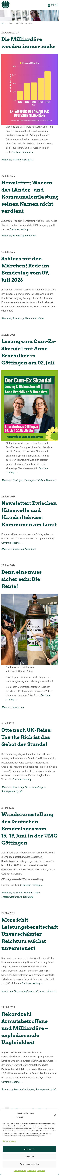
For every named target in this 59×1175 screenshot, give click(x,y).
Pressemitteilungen (35, 787)
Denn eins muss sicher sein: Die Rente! (21, 579)
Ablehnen (29, 1156)
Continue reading (23, 152)
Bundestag (18, 235)
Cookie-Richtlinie (20, 1171)
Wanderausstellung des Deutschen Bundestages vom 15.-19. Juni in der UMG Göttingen (29, 828)
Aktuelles (6, 159)
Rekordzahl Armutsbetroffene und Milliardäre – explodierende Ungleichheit (24, 1028)
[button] (55, 1115)
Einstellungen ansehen (29, 1164)
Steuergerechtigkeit (22, 159)
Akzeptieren (29, 1149)
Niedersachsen (32, 892)
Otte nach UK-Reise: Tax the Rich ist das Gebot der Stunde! (26, 737)
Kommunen (31, 235)
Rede (40, 318)
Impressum (41, 1171)
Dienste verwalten (9, 1141)
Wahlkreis (51, 480)
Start (3, 23)
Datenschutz (31, 1171)
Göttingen (17, 480)
